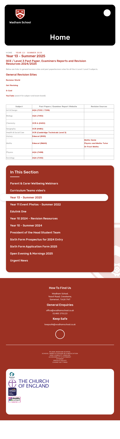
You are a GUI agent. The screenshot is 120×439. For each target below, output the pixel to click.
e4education (72, 353)
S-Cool (9, 90)
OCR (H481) (37, 129)
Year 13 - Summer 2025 (29, 52)
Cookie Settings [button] (60, 362)
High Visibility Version (60, 355)
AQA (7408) (37, 152)
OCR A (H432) (38, 123)
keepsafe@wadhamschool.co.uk (60, 324)
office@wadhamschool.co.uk (60, 310)
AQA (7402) (37, 116)
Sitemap (60, 359)
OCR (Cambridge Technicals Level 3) (49, 132)
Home (9, 52)
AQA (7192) (37, 158)
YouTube (10, 95)
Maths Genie (90, 140)
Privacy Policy (60, 360)
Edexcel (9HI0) (39, 136)
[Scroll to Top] (60, 334)
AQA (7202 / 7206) (41, 110)
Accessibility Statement (60, 357)
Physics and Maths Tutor (96, 143)
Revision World (13, 80)
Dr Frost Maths (91, 146)
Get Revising (12, 85)
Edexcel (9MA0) (39, 143)
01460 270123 (60, 313)
